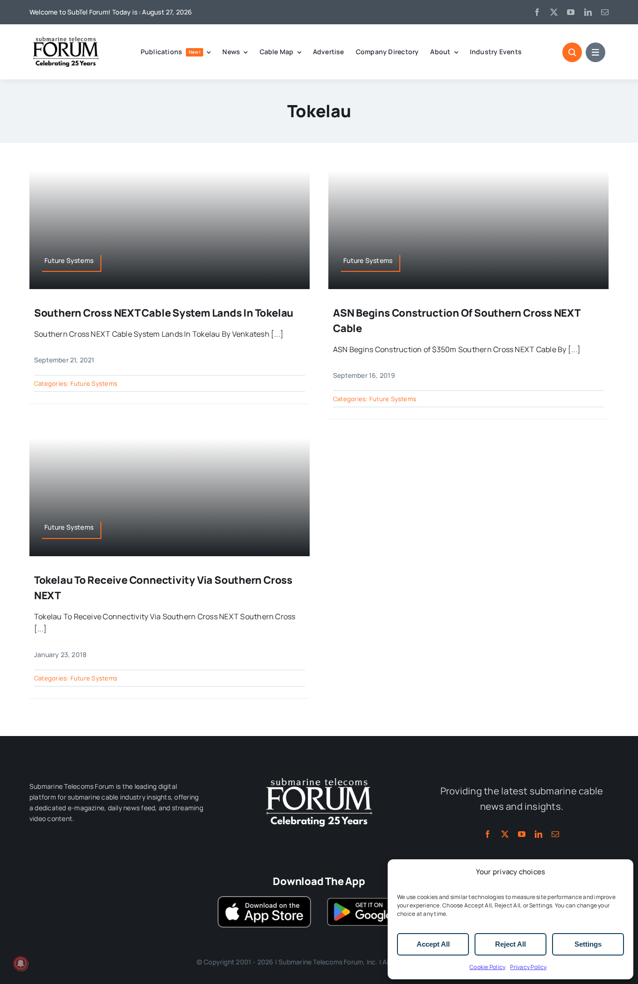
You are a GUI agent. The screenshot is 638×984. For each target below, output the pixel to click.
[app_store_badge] (264, 900)
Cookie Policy (487, 967)
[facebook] (537, 12)
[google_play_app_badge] (373, 900)
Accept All (433, 944)
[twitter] (554, 12)
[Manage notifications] (20, 963)
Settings (588, 944)
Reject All (510, 944)
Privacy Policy (528, 967)
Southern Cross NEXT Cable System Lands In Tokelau (163, 313)
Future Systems (94, 383)
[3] (319, 777)
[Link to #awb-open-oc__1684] (595, 52)
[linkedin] (588, 12)
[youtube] (570, 12)
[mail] (605, 12)
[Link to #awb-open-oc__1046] (572, 52)
